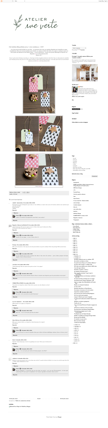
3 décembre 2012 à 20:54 (26, 330)
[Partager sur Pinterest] (29, 192)
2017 (74, 245)
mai (75, 333)
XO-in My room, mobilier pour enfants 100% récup (85, 266)
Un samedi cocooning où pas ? (81, 271)
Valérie (17, 215)
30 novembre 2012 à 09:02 (27, 235)
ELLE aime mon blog (77, 167)
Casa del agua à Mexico (79, 268)
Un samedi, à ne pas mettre (80, 319)
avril (75, 335)
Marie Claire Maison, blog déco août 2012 (81, 168)
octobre (76, 324)
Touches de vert (77, 303)
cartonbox (14, 264)
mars (75, 337)
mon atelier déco (77, 209)
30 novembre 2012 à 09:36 (29, 283)
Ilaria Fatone (76, 198)
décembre (76, 256)
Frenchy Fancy (77, 192)
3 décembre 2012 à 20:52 (26, 273)
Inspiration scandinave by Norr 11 (81, 291)
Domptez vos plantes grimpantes (81, 301)
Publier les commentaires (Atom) (23, 400)
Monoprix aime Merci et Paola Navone (83, 288)
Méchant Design (77, 213)
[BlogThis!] (24, 192)
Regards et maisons (78, 217)
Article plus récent (13, 398)
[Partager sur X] (26, 192)
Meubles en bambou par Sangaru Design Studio (85, 315)
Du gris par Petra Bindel (79, 317)
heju (74, 196)
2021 (74, 238)
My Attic (75, 211)
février (76, 339)
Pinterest (75, 159)
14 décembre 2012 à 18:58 (26, 368)
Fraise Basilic (76, 226)
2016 (74, 247)
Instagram (75, 165)
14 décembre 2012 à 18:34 (22, 358)
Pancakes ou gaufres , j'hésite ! (81, 269)
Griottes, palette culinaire (79, 194)
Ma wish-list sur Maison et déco (81, 261)
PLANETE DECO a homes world (81, 215)
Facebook (75, 161)
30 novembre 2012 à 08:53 (27, 215)
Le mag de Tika (76, 230)
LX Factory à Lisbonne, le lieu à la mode (83, 307)
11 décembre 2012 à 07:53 (26, 349)
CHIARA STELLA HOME (17, 283)
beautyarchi (76, 182)
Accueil (38, 398)
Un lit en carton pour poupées (81, 295)
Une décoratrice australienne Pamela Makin (84, 309)
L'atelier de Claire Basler (80, 322)
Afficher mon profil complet (78, 96)
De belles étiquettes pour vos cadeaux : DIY (84, 259)
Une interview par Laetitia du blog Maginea (84, 293)
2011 (74, 343)
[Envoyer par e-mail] (23, 192)
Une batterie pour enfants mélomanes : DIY (84, 280)
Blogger (59, 417)
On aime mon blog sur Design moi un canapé (84, 278)
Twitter (74, 164)
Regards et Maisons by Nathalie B (20, 225)
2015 (74, 249)
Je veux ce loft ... (78, 286)
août (75, 328)
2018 (74, 243)
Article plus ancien (64, 398)
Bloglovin (75, 162)
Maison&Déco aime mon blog (79, 170)
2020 (74, 240)
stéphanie (14, 358)
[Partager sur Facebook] (27, 192)
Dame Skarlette (76, 227)
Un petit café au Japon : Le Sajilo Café (83, 264)
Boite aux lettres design (79, 320)
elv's (74, 190)
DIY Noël (15, 194)
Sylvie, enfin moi (76, 232)
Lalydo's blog (76, 229)
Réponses (16, 232)
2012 (74, 254)
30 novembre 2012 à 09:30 (23, 264)
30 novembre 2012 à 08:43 (34, 225)
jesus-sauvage (77, 202)
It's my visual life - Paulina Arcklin (81, 200)
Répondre (14, 210)
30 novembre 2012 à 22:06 (26, 320)
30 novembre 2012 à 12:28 (28, 301)
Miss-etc (75, 207)
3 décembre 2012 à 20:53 (26, 292)
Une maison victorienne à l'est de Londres (83, 290)
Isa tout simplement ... (17, 301)
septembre (76, 326)
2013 (74, 252)
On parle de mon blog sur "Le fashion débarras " (85, 262)
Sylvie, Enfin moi (16, 320)
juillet (75, 330)
